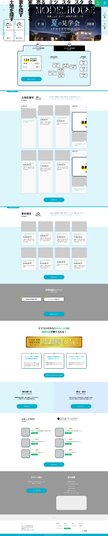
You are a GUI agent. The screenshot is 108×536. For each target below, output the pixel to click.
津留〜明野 (60, 70)
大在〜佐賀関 (73, 66)
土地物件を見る (54, 199)
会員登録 (66, 528)
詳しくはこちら (81, 406)
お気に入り (104, 27)
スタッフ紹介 (66, 6)
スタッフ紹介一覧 (36, 490)
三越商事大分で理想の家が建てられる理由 (54, 375)
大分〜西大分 (56, 65)
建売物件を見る (54, 277)
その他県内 (83, 75)
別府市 (83, 62)
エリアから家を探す (69, 48)
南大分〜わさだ (52, 73)
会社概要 (90, 8)
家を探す (21, 8)
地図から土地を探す (31, 79)
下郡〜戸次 (61, 75)
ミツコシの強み (53, 8)
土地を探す (11, 10)
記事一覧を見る (54, 464)
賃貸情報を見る (27, 406)
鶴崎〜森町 (65, 65)
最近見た (104, 16)
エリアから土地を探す (38, 48)
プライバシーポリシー (59, 528)
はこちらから (54, 314)
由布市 (83, 69)
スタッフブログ (79, 8)
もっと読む (34, 443)
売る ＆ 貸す (41, 6)
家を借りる (30, 10)
